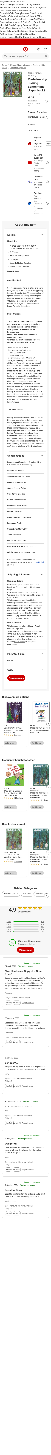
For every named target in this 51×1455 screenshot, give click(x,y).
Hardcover (33, 117)
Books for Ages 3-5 (18, 68)
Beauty (18, 13)
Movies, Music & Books (18, 22)
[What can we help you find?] (25, 56)
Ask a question (16, 678)
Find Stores (41, 37)
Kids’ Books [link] (27, 894)
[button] (35, 94)
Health (16, 16)
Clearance (17, 28)
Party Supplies (35, 22)
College (10, 4)
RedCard (19, 37)
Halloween (19, 4)
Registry (11, 37)
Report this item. (40, 562)
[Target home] (25, 49)
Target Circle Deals (31, 31)
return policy (19, 641)
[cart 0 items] (45, 49)
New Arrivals (28, 28)
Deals (9, 28)
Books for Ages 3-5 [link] (11, 894)
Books (35, 65)
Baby (12, 13)
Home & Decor (18, 7)
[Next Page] (46, 117)
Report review (28, 1002)
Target (4, 65)
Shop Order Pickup (11, 34)
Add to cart (34, 130)
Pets (11, 16)
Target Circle (30, 37)
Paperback (44, 117)
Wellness (23, 16)
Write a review (25, 950)
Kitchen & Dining (33, 7)
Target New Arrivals (9, 1)
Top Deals (18, 31)
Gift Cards (10, 25)
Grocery (18, 10)
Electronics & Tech (29, 19)
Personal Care (28, 13)
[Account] (39, 49)
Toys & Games (14, 19)
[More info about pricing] (46, 101)
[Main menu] (5, 49)
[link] (35, 94)
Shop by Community (24, 25)
